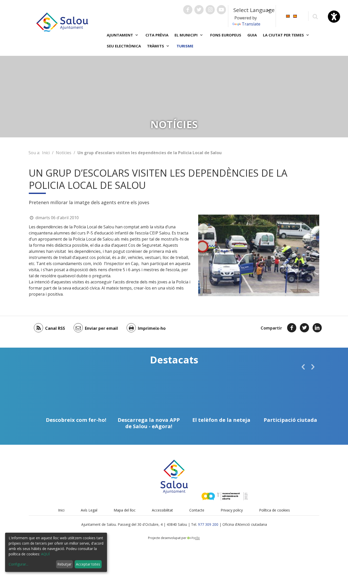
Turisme (185, 45)
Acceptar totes (88, 564)
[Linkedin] (317, 327)
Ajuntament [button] (120, 34)
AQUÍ (45, 554)
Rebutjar (64, 564)
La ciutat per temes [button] (284, 34)
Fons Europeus (225, 34)
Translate (251, 24)
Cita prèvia (156, 34)
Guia (252, 34)
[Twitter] (304, 327)
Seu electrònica (124, 45)
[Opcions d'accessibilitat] (334, 16)
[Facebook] (291, 327)
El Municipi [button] (187, 34)
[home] (62, 21)
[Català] (288, 15)
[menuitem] (288, 15)
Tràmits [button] (156, 45)
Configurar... (18, 564)
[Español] (295, 15)
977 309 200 (208, 524)
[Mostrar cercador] (315, 16)
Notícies (63, 152)
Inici (46, 152)
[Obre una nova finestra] (187, 9)
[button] (303, 366)
